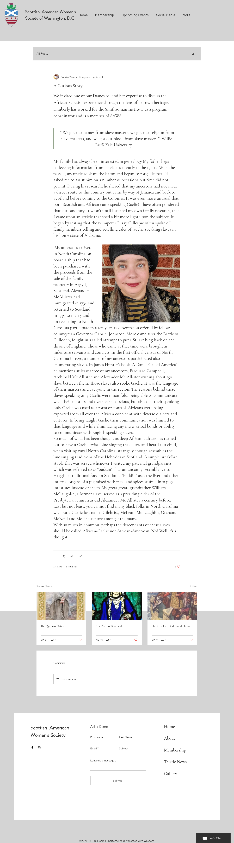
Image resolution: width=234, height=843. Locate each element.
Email (93, 748)
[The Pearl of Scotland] (117, 606)
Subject (123, 748)
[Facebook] (32, 747)
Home (169, 726)
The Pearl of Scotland (109, 626)
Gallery (170, 773)
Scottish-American (49, 727)
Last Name (125, 737)
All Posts (42, 53)
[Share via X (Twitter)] (63, 556)
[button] (192, 53)
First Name (96, 737)
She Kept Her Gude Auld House (171, 626)
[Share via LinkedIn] (71, 556)
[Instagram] (39, 747)
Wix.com (149, 840)
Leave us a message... (103, 760)
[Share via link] (80, 556)
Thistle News (175, 761)
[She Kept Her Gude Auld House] (172, 606)
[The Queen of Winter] (61, 606)
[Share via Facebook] (55, 556)
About (169, 738)
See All (193, 585)
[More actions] (178, 77)
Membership (175, 750)
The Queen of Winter (53, 626)
